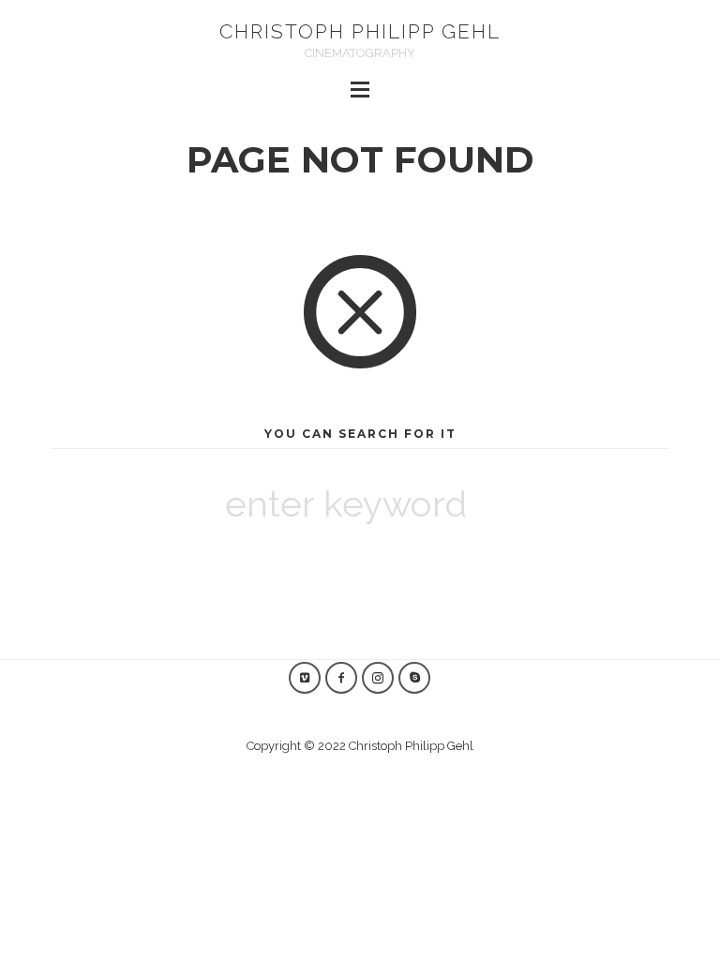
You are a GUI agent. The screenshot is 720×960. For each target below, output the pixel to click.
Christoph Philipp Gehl (360, 31)
